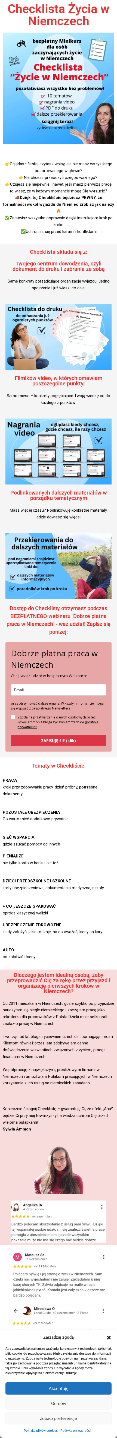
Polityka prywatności (75, 1431)
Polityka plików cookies (41, 1431)
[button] (109, 1337)
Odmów (58, 1403)
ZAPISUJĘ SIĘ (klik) (58, 740)
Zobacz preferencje (58, 1418)
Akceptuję (59, 1388)
